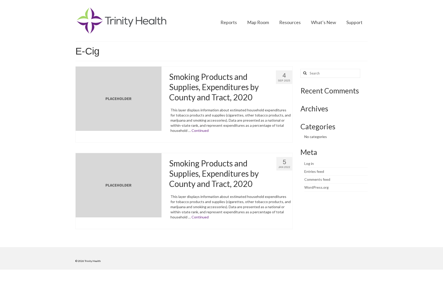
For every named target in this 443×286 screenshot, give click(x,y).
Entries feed (314, 171)
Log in (309, 163)
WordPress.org (316, 187)
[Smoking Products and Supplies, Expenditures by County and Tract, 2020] (119, 98)
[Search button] (304, 73)
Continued (200, 130)
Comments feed (317, 179)
